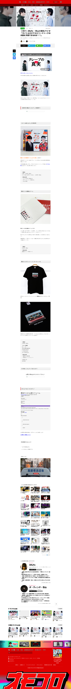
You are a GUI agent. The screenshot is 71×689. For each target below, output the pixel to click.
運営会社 (54, 664)
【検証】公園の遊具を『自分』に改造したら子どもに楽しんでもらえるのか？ (35, 581)
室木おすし (13, 619)
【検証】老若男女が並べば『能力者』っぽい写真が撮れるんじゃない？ (35, 576)
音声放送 (41, 5)
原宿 (9, 619)
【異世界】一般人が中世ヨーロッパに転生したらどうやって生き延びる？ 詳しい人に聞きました (35, 596)
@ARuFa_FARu (33, 569)
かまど (43, 619)
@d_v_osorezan (33, 591)
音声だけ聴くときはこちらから (27, 73)
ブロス (33, 2)
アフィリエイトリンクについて (30, 664)
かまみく (32, 5)
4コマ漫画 (13, 650)
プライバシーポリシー (40, 664)
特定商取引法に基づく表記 (48, 664)
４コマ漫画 (24, 2)
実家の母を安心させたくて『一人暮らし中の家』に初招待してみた (34, 574)
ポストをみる (24, 43)
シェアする (40, 45)
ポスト (25, 45)
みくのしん (47, 619)
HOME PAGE (39, 569)
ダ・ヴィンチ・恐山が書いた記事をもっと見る (44, 603)
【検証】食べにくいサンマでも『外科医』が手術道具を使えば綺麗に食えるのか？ (35, 578)
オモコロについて (38, 650)
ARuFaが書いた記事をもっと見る (46, 582)
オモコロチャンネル (17, 656)
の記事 (12, 609)
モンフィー (36, 5)
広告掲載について (22, 664)
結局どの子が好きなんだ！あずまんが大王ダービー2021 (32, 599)
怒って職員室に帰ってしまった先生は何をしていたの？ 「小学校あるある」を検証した (35, 601)
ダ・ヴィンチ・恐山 (31, 41)
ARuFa (24, 41)
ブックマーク (32, 45)
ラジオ (29, 2)
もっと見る (60, 608)
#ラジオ (27, 28)
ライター (48, 2)
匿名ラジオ (23, 5)
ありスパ (27, 5)
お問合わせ (16, 664)
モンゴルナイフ (33, 619)
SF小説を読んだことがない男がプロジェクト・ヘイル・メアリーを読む (35, 597)
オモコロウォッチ (47, 5)
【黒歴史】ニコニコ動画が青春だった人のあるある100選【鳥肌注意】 (35, 593)
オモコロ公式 (11, 656)
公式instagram (11, 659)
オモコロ (12, 2)
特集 (20, 2)
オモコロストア (11, 661)
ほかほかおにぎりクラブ (40, 2)
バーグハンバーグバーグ (33, 667)
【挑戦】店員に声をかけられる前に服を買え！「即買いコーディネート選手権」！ (35, 572)
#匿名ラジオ (31, 28)
